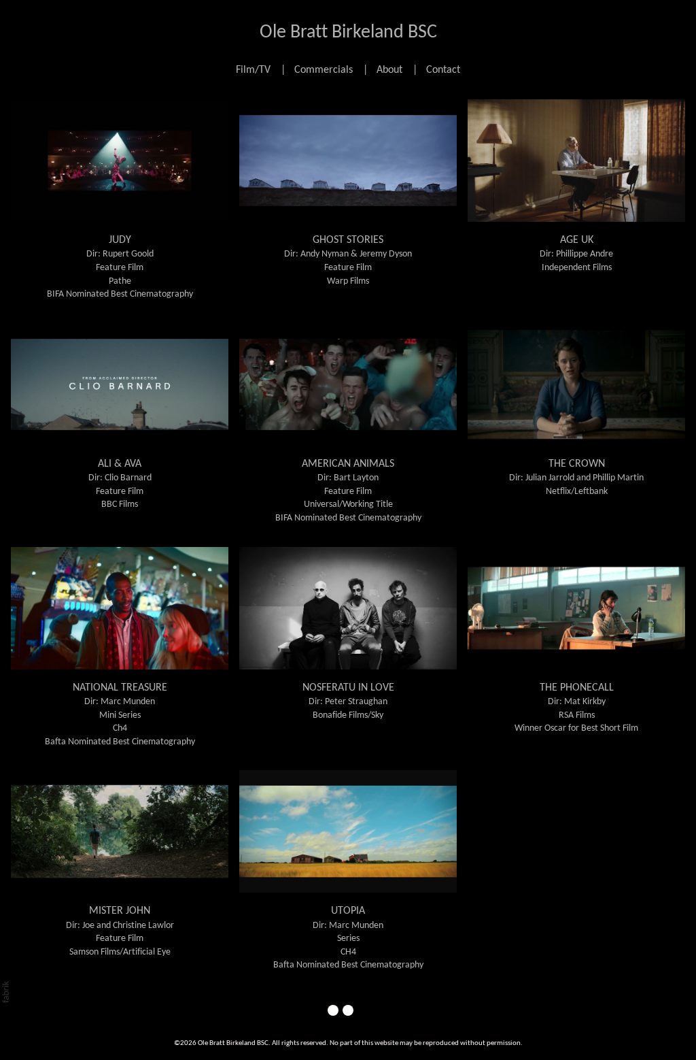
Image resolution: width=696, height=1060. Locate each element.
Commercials (323, 70)
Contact (443, 70)
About (389, 70)
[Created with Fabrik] (5, 992)
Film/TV (253, 70)
